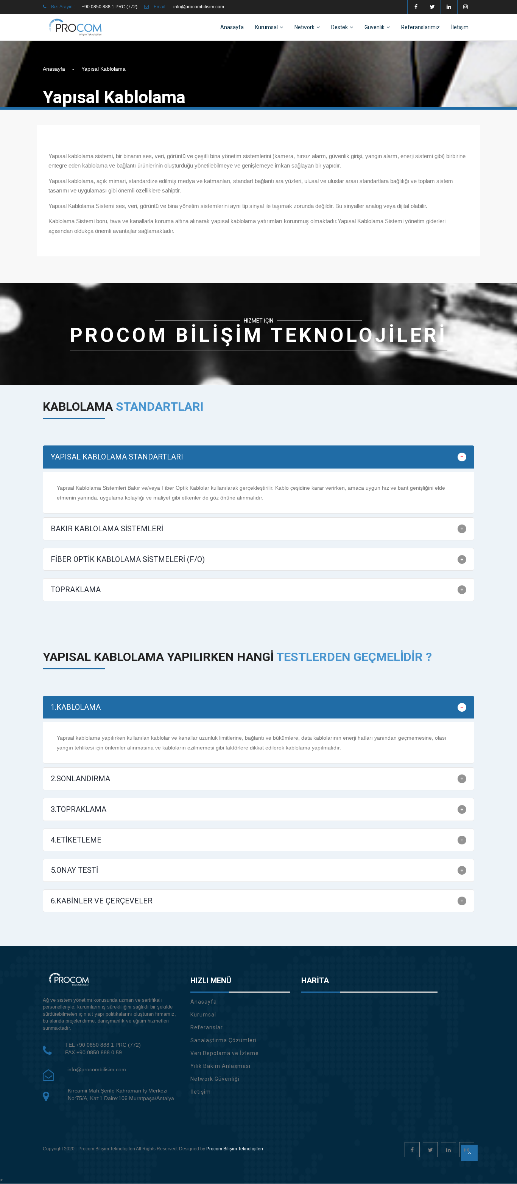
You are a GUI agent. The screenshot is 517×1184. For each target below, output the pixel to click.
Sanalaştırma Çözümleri (223, 1040)
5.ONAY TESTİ (74, 870)
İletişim (460, 27)
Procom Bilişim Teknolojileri (234, 1148)
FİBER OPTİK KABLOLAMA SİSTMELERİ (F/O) (128, 559)
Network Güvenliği (215, 1079)
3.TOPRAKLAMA (78, 809)
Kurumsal (266, 27)
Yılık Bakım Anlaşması (220, 1066)
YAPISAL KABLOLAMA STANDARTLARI (117, 456)
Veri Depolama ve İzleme (224, 1053)
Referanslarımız (420, 27)
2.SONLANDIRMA (80, 778)
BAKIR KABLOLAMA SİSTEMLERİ (107, 528)
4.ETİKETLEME (76, 839)
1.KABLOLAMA (76, 707)
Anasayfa (232, 27)
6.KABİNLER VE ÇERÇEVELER (102, 900)
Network (304, 27)
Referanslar (206, 1027)
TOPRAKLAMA (76, 589)
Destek (339, 27)
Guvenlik (374, 27)
